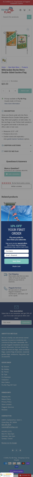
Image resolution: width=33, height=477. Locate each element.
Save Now (16, 261)
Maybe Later (16, 266)
